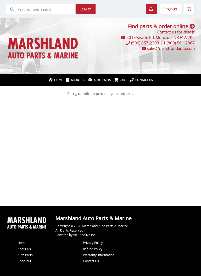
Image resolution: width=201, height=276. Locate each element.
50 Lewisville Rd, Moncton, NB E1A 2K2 (160, 37)
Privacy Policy (93, 242)
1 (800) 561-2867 (179, 42)
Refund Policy (92, 249)
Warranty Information (98, 255)
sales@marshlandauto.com (171, 48)
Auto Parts (101, 80)
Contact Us (143, 80)
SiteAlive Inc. (86, 235)
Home (58, 80)
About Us (77, 80)
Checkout (24, 261)
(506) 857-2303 (145, 42)
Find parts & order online (158, 26)
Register (170, 8)
